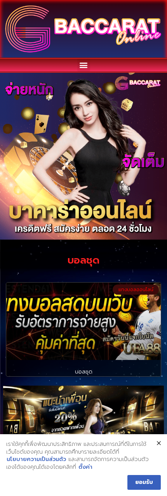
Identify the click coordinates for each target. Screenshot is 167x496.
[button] (83, 65)
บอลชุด (83, 372)
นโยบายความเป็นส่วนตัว (36, 459)
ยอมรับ (144, 482)
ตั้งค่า (85, 467)
